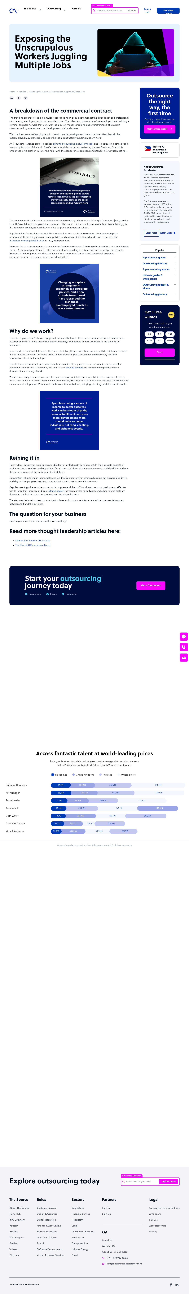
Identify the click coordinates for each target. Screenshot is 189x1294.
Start (160, 352)
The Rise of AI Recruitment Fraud (32, 545)
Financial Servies (81, 1214)
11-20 (170, 334)
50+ (159, 341)
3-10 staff (127, 932)
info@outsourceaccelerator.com (124, 1264)
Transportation (80, 1243)
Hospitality (77, 1220)
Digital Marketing (46, 1220)
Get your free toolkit (157, 129)
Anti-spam (155, 1214)
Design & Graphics (47, 1214)
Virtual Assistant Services (50, 1255)
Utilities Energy (80, 1249)
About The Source (19, 1208)
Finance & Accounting (49, 1226)
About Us (107, 1240)
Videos (13, 1249)
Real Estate (78, 1208)
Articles (22, 92)
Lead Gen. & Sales (47, 1237)
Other (170, 341)
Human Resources (47, 1232)
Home (12, 92)
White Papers (16, 1237)
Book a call (147, 11)
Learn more (151, 233)
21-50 (149, 341)
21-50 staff (113, 940)
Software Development (49, 1249)
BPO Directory (17, 1220)
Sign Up (106, 1214)
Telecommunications (83, 1232)
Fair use (153, 1220)
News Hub (15, 1214)
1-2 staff (112, 932)
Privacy (153, 1232)
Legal (75, 1226)
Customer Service (46, 1208)
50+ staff (127, 940)
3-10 (160, 334)
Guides (13, 1243)
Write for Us (108, 1246)
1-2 (149, 334)
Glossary (14, 1255)
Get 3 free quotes (168, 11)
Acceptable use (157, 1226)
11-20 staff (142, 932)
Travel (75, 1255)
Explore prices (169, 1181)
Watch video (166, 233)
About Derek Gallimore (114, 1252)
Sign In (106, 1208)
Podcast (13, 1226)
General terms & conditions (164, 1208)
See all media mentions (161, 1131)
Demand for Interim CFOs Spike (32, 540)
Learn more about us (124, 1118)
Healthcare (78, 1237)
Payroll (40, 1243)
